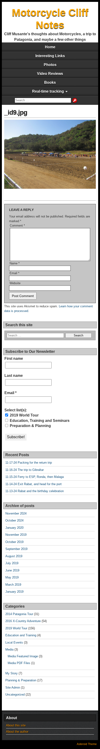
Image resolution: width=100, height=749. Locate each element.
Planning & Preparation (20, 680)
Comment (17, 225)
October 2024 (14, 520)
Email (14, 273)
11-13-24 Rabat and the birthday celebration (34, 491)
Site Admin (12, 687)
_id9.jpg (15, 112)
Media (9, 649)
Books (50, 82)
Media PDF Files (19, 663)
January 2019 (14, 591)
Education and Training (20, 635)
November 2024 (16, 513)
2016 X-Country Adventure (23, 621)
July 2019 (11, 563)
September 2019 (16, 549)
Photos (50, 65)
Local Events (14, 642)
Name (15, 263)
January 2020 (14, 527)
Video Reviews (50, 74)
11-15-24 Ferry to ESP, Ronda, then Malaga (34, 477)
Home (50, 47)
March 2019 (13, 584)
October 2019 (14, 542)
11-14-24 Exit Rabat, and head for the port (33, 484)
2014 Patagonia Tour (19, 614)
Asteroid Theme (87, 744)
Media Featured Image (23, 656)
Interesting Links (50, 56)
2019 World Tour (24, 415)
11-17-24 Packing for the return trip (28, 462)
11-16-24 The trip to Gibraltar (24, 470)
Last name (13, 376)
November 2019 (16, 534)
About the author (17, 731)
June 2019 (12, 570)
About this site (16, 725)
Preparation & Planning (30, 426)
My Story (11, 673)
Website (15, 283)
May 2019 (12, 577)
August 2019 (13, 556)
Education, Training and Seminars (39, 421)
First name (13, 358)
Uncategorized (15, 694)
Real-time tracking (48, 91)
